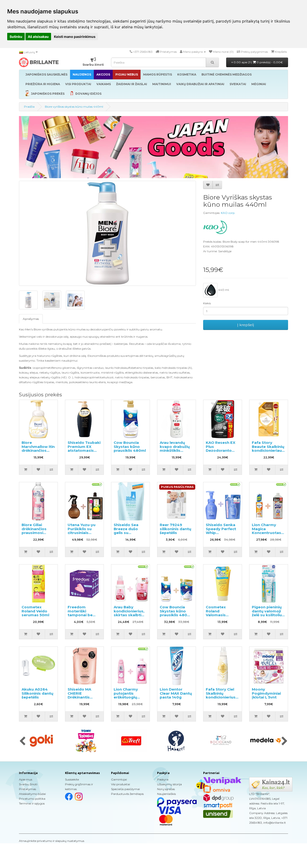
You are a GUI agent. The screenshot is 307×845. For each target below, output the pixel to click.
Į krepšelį (245, 325)
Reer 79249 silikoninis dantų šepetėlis (175, 528)
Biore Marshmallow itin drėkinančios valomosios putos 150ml (38, 450)
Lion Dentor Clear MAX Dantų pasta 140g (176, 693)
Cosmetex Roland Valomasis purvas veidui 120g (219, 615)
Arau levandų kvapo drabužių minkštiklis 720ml (175, 448)
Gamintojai (119, 779)
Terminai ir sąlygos (32, 803)
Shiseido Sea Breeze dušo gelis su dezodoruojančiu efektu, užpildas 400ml (130, 534)
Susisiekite (72, 779)
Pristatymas (27, 789)
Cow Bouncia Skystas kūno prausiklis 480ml (130, 446)
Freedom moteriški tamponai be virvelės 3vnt (80, 613)
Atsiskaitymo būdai (32, 794)
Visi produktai (120, 784)
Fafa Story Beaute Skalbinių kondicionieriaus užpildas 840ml (268, 448)
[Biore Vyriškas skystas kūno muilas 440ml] (107, 233)
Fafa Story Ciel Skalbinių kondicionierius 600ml (221, 695)
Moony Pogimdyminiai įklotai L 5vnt (266, 693)
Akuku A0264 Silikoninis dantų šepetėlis (37, 693)
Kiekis (207, 303)
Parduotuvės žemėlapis (127, 794)
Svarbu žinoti (28, 784)
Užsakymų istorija (169, 784)
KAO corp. (228, 213)
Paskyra (162, 779)
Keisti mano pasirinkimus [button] (74, 37)
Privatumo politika (32, 798)
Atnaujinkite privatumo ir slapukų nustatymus (51, 841)
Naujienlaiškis (166, 794)
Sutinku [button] (16, 37)
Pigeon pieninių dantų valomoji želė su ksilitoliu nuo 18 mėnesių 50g (267, 615)
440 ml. (224, 290)
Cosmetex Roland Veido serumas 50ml (35, 611)
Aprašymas (31, 319)
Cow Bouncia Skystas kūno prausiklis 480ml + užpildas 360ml (176, 613)
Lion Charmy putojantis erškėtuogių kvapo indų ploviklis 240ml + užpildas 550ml (130, 699)
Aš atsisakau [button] (38, 37)
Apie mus (25, 779)
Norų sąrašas (166, 789)
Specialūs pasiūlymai (125, 789)
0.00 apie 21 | (258, 62)
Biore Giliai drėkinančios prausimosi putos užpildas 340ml (36, 532)
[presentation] (22, 741)
